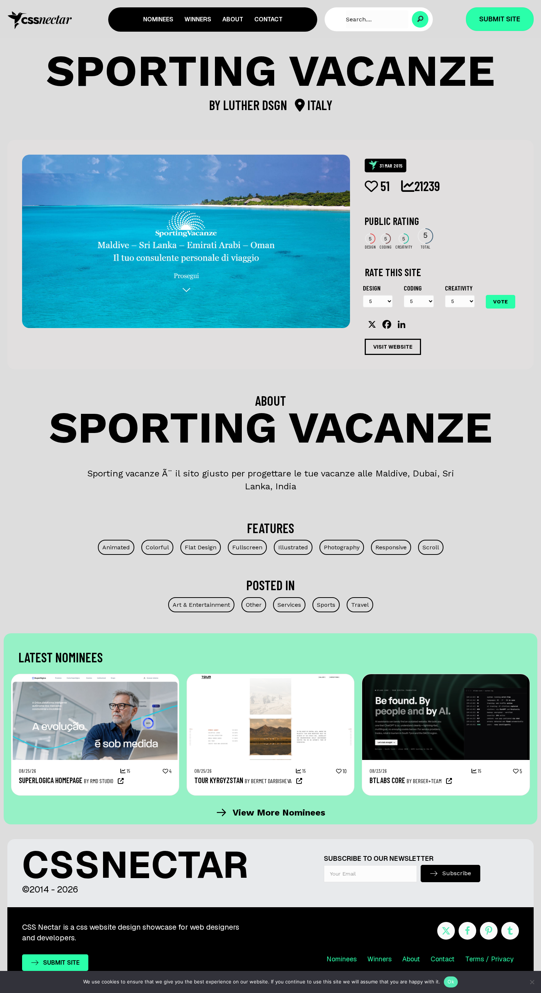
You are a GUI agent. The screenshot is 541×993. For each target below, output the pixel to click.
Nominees (341, 959)
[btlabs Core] (446, 678)
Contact (443, 959)
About (411, 959)
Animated (116, 547)
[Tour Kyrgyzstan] (270, 678)
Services (289, 604)
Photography (342, 547)
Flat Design (200, 547)
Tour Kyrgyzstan (218, 780)
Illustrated (293, 547)
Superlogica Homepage (50, 780)
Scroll (430, 547)
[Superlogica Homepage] (95, 678)
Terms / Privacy (489, 959)
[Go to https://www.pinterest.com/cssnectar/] (489, 931)
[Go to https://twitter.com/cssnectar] (446, 931)
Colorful (157, 547)
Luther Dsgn (256, 105)
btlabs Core (387, 780)
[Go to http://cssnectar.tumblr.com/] (510, 931)
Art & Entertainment (201, 604)
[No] (531, 982)
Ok (451, 982)
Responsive (391, 547)
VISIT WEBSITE (393, 347)
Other (254, 604)
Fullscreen (247, 547)
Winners (379, 959)
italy (318, 105)
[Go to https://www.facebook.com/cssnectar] (467, 931)
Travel (360, 604)
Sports (326, 604)
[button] (420, 19)
